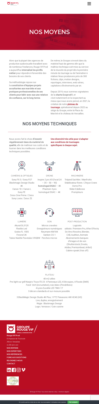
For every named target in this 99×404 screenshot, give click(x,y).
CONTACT (11, 364)
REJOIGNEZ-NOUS (14, 361)
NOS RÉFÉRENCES (14, 354)
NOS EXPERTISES (14, 351)
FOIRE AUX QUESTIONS (16, 357)
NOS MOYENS (12, 348)
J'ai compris (73, 402)
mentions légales (63, 392)
